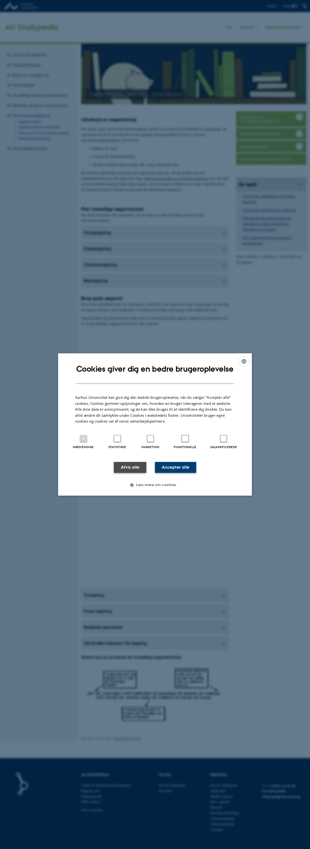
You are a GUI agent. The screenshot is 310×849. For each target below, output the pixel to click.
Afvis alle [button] (130, 467)
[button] (155, 485)
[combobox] (243, 361)
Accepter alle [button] (175, 467)
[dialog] (155, 424)
